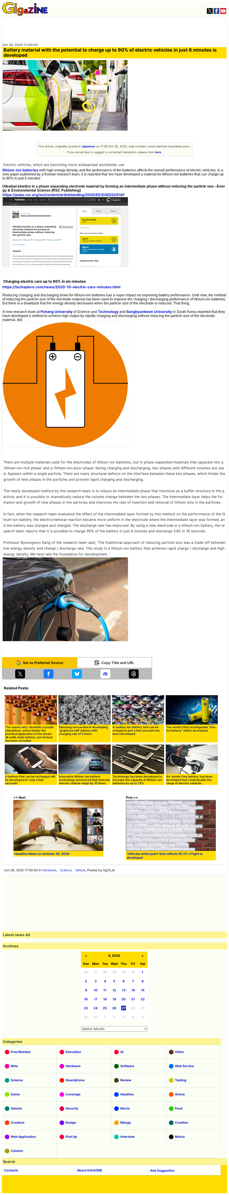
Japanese (88, 146)
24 (95, 1008)
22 (143, 999)
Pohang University (56, 311)
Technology (108, 311)
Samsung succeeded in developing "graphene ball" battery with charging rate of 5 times (83, 730)
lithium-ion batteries (20, 170)
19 (114, 999)
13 (123, 990)
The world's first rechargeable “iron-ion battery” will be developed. (191, 728)
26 (114, 1008)
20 (123, 999)
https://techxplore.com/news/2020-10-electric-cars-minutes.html (61, 287)
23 (86, 1008)
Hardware (49, 870)
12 (114, 990)
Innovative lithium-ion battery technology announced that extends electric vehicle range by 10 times (84, 780)
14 (133, 990)
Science (66, 870)
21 (133, 999)
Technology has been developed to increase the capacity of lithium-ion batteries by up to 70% (137, 780)
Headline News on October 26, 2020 (42, 854)
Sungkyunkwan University (149, 311)
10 (96, 990)
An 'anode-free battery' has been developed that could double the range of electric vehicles (189, 780)
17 (95, 999)
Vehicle (80, 870)
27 (123, 1008)
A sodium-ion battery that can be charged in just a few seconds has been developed (136, 730)
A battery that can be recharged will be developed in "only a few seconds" (30, 780)
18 (105, 999)
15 (142, 990)
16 (86, 999)
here (158, 152)
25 (105, 1008)
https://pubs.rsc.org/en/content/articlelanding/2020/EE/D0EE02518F (63, 194)
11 (104, 990)
